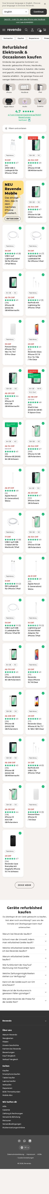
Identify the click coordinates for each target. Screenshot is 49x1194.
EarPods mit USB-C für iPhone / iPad (34, 770)
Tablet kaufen (8, 1078)
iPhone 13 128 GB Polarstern (34, 546)
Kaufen (21, 38)
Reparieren (34, 38)
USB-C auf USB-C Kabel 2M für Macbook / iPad (12, 544)
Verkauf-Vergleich (10, 1059)
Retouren (6, 1120)
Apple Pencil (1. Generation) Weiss (34, 586)
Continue (39, 12)
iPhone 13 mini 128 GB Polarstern (11, 819)
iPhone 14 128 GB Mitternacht (35, 215)
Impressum (31, 1154)
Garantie (6, 1110)
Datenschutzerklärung (15, 1154)
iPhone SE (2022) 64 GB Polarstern (13, 678)
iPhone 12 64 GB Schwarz (33, 502)
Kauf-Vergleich (8, 1056)
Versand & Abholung (11, 1117)
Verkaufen (8, 38)
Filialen (5, 1042)
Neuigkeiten (7, 1038)
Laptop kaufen (9, 1081)
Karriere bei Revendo (11, 1049)
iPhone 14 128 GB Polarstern (34, 455)
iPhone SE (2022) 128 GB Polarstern (11, 726)
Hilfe (4, 1106)
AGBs (39, 1154)
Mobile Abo (7, 1095)
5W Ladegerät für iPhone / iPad (12, 587)
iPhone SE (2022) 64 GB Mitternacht (12, 307)
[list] (24, 96)
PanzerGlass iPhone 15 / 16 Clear (33, 817)
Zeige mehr (24, 885)
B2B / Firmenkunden (11, 1092)
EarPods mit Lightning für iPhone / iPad (34, 305)
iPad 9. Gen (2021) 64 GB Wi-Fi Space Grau (35, 409)
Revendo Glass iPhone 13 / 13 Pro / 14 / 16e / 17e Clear (35, 356)
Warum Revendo (9, 1035)
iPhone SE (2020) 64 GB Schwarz (12, 457)
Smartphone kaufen (11, 1074)
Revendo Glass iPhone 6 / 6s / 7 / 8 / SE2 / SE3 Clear (36, 726)
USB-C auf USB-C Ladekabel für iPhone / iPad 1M (12, 630)
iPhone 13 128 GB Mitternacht (35, 169)
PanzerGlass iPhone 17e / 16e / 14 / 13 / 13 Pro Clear (10, 350)
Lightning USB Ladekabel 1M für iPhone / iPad (35, 258)
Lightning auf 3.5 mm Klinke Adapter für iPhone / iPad (34, 632)
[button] (4, 30)
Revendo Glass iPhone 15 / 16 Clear (34, 679)
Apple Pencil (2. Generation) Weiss (12, 498)
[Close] (45, 4)
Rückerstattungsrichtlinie (13, 1128)
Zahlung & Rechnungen (12, 1113)
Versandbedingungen (11, 1124)
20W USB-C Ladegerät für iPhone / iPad (11, 170)
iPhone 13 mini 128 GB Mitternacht (12, 403)
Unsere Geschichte (10, 1045)
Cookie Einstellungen (26, 1158)
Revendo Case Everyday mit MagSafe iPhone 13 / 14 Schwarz (12, 868)
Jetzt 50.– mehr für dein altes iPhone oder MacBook (24, 19)
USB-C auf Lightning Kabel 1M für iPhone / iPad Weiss (12, 260)
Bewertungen (8, 1052)
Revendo (27, 1163)
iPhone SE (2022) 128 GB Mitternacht (12, 773)
